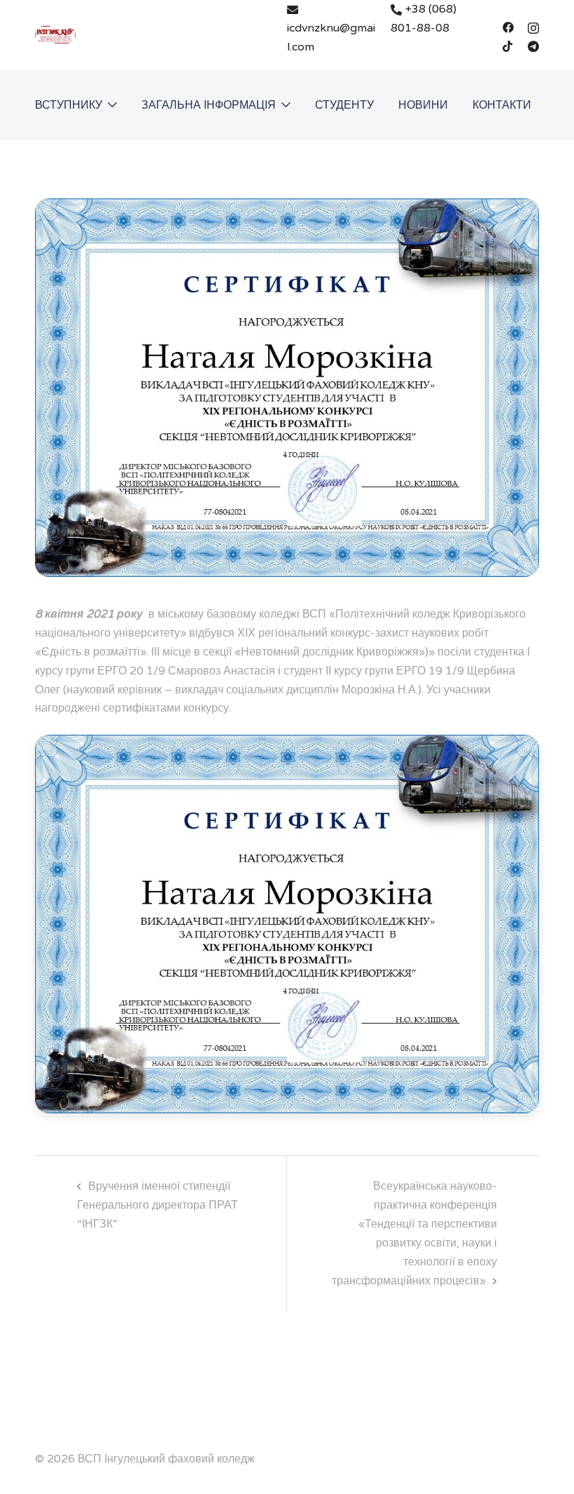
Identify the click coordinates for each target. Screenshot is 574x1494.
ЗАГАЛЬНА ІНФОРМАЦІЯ (208, 105)
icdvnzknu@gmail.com (331, 37)
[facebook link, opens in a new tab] (508, 27)
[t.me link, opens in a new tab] (533, 46)
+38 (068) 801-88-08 (423, 18)
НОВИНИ (423, 105)
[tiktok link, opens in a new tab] (508, 46)
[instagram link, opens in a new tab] (533, 27)
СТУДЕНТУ (344, 105)
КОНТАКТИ (501, 105)
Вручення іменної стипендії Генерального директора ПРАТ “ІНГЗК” (157, 1205)
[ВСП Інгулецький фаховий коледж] (55, 34)
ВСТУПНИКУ (68, 105)
